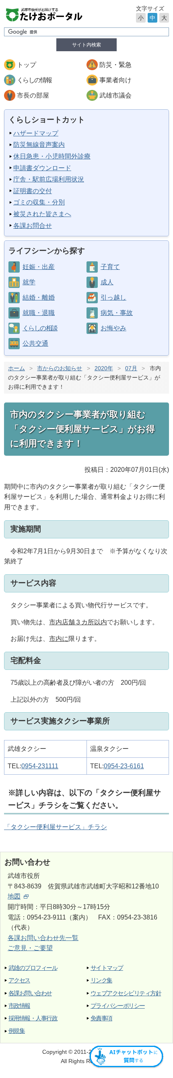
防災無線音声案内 (39, 144)
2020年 (104, 368)
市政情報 (19, 1005)
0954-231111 (39, 766)
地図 (14, 896)
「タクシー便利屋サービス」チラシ (55, 827)
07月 (131, 368)
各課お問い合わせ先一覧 (43, 937)
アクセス (19, 980)
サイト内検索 (86, 45)
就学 (29, 282)
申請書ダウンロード (42, 168)
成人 (107, 282)
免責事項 (101, 1018)
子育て (110, 266)
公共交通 (35, 343)
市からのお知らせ (59, 368)
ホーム (16, 368)
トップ (26, 64)
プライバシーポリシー (118, 1005)
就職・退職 (39, 312)
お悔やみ (113, 328)
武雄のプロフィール (32, 967)
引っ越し (113, 297)
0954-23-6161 (124, 766)
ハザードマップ (35, 133)
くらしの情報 (34, 80)
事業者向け (115, 80)
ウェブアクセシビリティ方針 (126, 993)
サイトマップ (107, 967)
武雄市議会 (115, 95)
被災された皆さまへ (42, 214)
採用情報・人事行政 (32, 1018)
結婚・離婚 (39, 297)
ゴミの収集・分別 (39, 202)
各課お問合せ (32, 225)
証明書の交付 (32, 191)
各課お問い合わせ (30, 993)
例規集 (16, 1030)
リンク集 (101, 980)
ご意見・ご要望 (30, 948)
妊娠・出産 (39, 266)
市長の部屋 (33, 95)
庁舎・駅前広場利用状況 (48, 179)
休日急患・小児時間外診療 (52, 156)
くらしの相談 (40, 328)
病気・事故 (117, 312)
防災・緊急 (115, 64)
